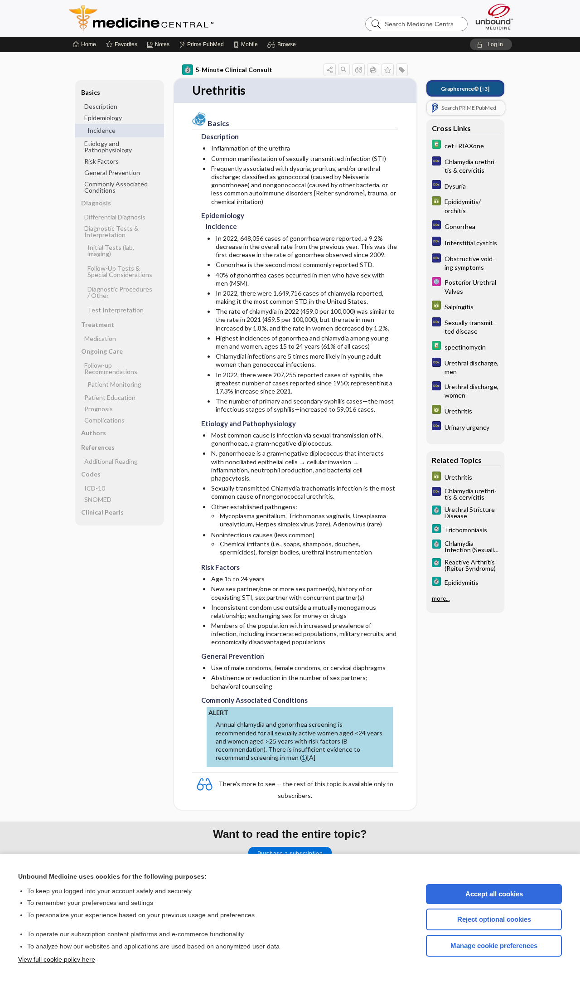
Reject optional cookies (494, 919)
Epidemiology (103, 118)
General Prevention (112, 172)
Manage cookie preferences (493, 945)
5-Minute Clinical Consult (233, 69)
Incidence (101, 130)
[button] (283, 44)
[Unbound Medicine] (494, 16)
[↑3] (465, 88)
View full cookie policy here (56, 959)
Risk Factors (101, 161)
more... (441, 598)
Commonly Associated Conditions (116, 187)
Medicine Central (181, 18)
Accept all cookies (494, 894)
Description (100, 106)
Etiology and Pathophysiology (108, 147)
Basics (90, 92)
